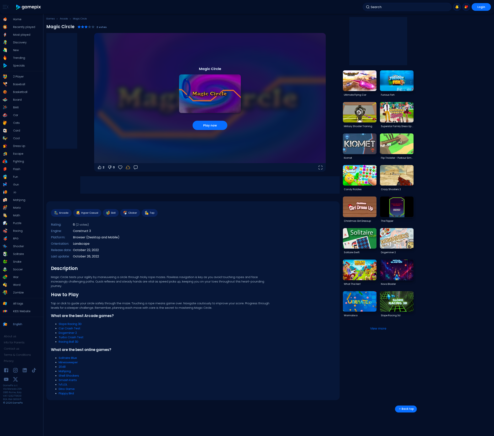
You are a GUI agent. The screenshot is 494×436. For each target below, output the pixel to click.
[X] (15, 380)
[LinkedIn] (25, 371)
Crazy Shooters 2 (391, 189)
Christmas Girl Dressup (357, 221)
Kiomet (348, 157)
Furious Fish (388, 94)
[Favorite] (466, 7)
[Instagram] (15, 371)
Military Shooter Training (358, 126)
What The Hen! (352, 284)
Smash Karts (68, 380)
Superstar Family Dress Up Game (397, 126)
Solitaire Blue (68, 358)
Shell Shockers (69, 376)
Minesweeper (68, 362)
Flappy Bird (66, 393)
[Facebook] (6, 371)
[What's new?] (457, 7)
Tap (152, 213)
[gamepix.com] (28, 7)
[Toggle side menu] (5, 7)
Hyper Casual (89, 213)
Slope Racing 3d (390, 315)
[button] (20, 19)
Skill (113, 213)
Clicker (132, 213)
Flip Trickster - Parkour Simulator (397, 157)
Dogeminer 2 (68, 333)
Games (50, 18)
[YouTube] (6, 380)
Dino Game (67, 389)
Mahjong (65, 371)
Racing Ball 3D (68, 342)
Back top (408, 409)
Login (481, 7)
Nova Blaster (388, 284)
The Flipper (387, 221)
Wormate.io (351, 315)
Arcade (64, 18)
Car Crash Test (69, 328)
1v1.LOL (63, 384)
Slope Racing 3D (70, 324)
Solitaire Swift (352, 252)
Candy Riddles (353, 189)
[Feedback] (135, 167)
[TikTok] (34, 371)
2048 (62, 367)
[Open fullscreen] (320, 167)
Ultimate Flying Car (355, 94)
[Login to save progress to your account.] (128, 167)
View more (378, 328)
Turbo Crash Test (71, 337)
